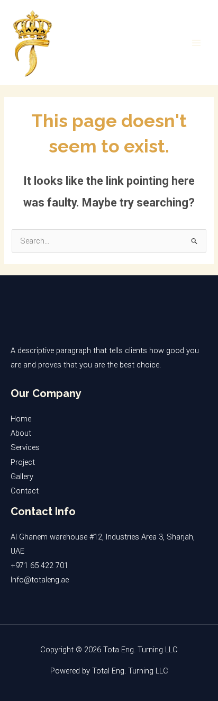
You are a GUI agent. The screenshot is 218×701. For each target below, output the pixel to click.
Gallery (22, 476)
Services (25, 447)
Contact (25, 491)
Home (21, 419)
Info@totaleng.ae (40, 580)
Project (23, 462)
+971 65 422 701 (39, 565)
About (21, 433)
